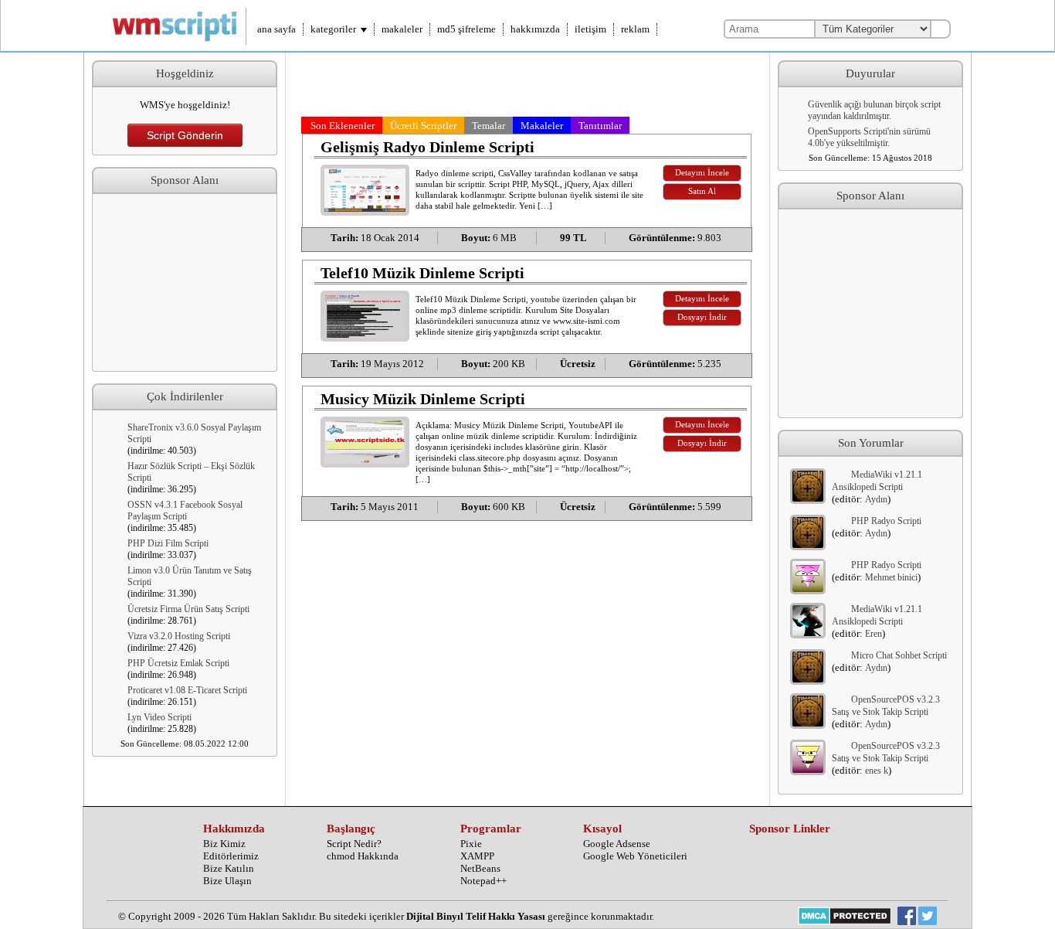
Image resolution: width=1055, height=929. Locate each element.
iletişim (590, 29)
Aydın (876, 499)
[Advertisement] (184, 283)
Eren (873, 633)
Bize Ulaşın (227, 880)
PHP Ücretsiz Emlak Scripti (178, 663)
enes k (876, 770)
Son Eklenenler (342, 125)
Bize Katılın (228, 868)
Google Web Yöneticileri (635, 856)
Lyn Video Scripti (159, 717)
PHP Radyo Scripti (886, 521)
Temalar (488, 125)
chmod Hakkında (363, 856)
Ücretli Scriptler (423, 125)
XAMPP (477, 856)
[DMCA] (844, 917)
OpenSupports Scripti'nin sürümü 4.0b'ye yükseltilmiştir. (869, 137)
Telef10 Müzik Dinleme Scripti (422, 272)
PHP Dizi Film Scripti (168, 543)
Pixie (471, 843)
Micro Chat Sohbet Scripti (899, 655)
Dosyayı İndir (702, 317)
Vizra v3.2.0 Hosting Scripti (178, 636)
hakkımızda (535, 29)
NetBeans (480, 868)
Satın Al (702, 191)
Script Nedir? (354, 843)
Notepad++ (483, 880)
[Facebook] (906, 917)
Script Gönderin (185, 135)
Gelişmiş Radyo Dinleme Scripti (427, 146)
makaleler (402, 29)
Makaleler (542, 125)
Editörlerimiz (231, 856)
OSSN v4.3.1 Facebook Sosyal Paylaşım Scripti (185, 510)
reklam (635, 29)
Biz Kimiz (224, 843)
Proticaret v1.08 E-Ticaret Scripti (187, 690)
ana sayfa (276, 29)
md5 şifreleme (466, 29)
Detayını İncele (702, 172)
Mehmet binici (891, 577)
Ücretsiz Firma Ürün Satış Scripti (188, 609)
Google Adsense (616, 843)
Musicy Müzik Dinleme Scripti (423, 398)
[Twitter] (927, 917)
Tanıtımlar (600, 125)
